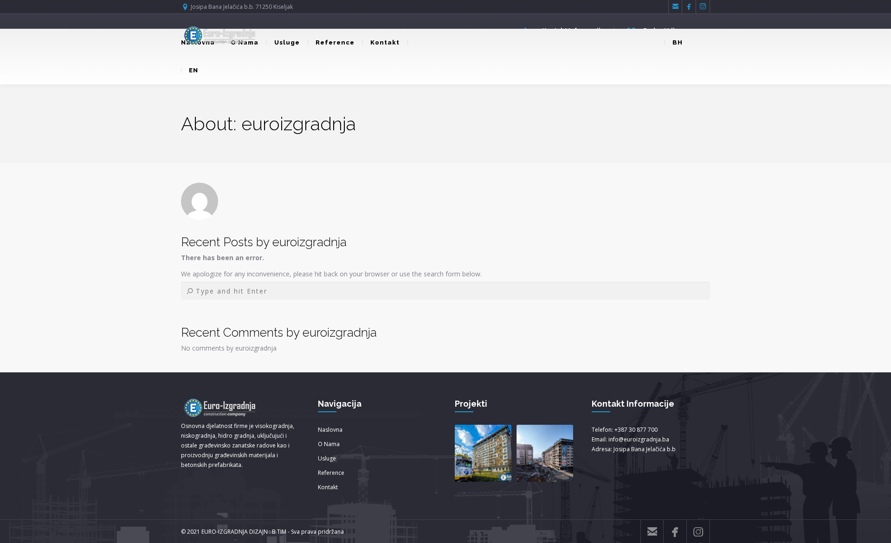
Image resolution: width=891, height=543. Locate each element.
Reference (335, 42)
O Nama (329, 444)
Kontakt (385, 42)
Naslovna (330, 430)
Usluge (287, 42)
